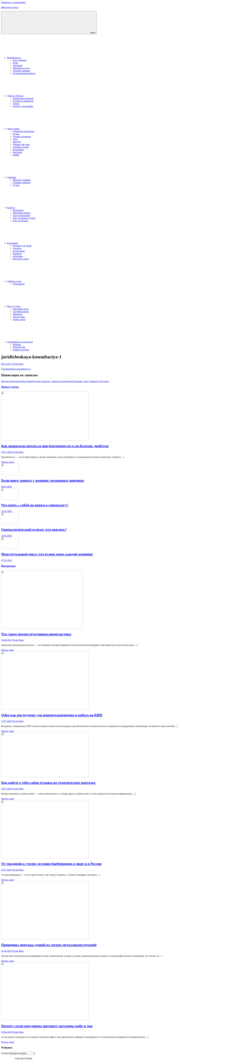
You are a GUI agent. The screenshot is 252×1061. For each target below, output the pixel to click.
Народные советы (22, 213)
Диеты (16, 103)
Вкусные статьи (21, 259)
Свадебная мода (21, 311)
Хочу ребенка (19, 60)
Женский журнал (9, 7)
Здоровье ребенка (21, 182)
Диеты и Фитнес (15, 96)
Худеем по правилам (23, 101)
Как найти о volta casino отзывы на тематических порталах (48, 782)
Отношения (18, 284)
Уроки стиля (19, 319)
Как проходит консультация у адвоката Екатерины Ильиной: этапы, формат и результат (55, 381)
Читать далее (7, 462)
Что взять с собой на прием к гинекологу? (34, 505)
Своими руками (21, 147)
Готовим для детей (22, 245)
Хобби (16, 155)
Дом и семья (13, 128)
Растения (17, 152)
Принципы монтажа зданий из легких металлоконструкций (49, 945)
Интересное (8, 565)
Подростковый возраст (24, 73)
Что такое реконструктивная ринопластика (36, 634)
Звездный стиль (21, 309)
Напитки (17, 253)
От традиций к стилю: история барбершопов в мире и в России (51, 864)
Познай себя (19, 347)
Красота (11, 207)
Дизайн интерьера (22, 136)
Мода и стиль (13, 306)
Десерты (17, 248)
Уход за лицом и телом (24, 218)
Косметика (18, 210)
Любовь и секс (14, 281)
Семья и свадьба (21, 349)
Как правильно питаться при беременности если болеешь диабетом (55, 446)
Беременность (14, 57)
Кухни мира (19, 251)
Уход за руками (20, 220)
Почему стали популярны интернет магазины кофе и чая (46, 1026)
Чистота (17, 142)
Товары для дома (21, 144)
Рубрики (5, 1053)
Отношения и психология (20, 342)
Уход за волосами (21, 215)
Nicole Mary (18, 364)
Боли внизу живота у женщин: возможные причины (42, 480)
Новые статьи (10, 386)
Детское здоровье (21, 70)
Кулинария (12, 243)
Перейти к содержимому (13, 2)
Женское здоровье (22, 180)
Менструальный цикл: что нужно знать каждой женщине (47, 554)
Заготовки (18, 256)
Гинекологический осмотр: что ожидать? (34, 529)
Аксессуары (19, 317)
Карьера (17, 344)
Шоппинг (18, 314)
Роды (15, 63)
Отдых (16, 134)
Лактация (17, 65)
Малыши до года (21, 68)
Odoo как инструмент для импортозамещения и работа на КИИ (51, 715)
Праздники (18, 149)
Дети (15, 139)
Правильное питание (23, 98)
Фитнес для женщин (23, 106)
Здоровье (11, 177)
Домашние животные (23, 131)
